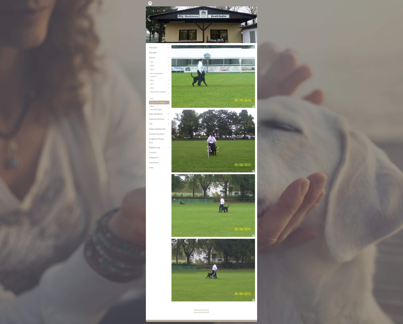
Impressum (154, 162)
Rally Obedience (159, 114)
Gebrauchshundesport (159, 93)
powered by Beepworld (201, 312)
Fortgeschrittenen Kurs (156, 141)
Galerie (159, 57)
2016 (159, 88)
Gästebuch (153, 157)
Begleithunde (159, 147)
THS (159, 124)
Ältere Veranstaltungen (159, 107)
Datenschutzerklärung (201, 310)
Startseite (159, 47)
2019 (159, 69)
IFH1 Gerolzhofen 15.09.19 (156, 74)
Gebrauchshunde (159, 119)
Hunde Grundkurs (157, 134)
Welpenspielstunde (157, 129)
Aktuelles (153, 52)
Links (151, 167)
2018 (159, 80)
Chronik (152, 152)
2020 (159, 66)
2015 (152, 99)
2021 (159, 62)
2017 (159, 84)
